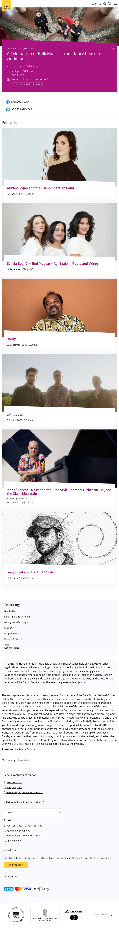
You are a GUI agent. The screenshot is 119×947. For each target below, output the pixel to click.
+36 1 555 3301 (35, 825)
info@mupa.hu (14, 787)
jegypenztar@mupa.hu (18, 830)
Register (17, 865)
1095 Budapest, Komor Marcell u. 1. (24, 792)
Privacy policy (10, 876)
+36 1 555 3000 (14, 782)
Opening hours (14, 840)
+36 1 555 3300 (14, 825)
